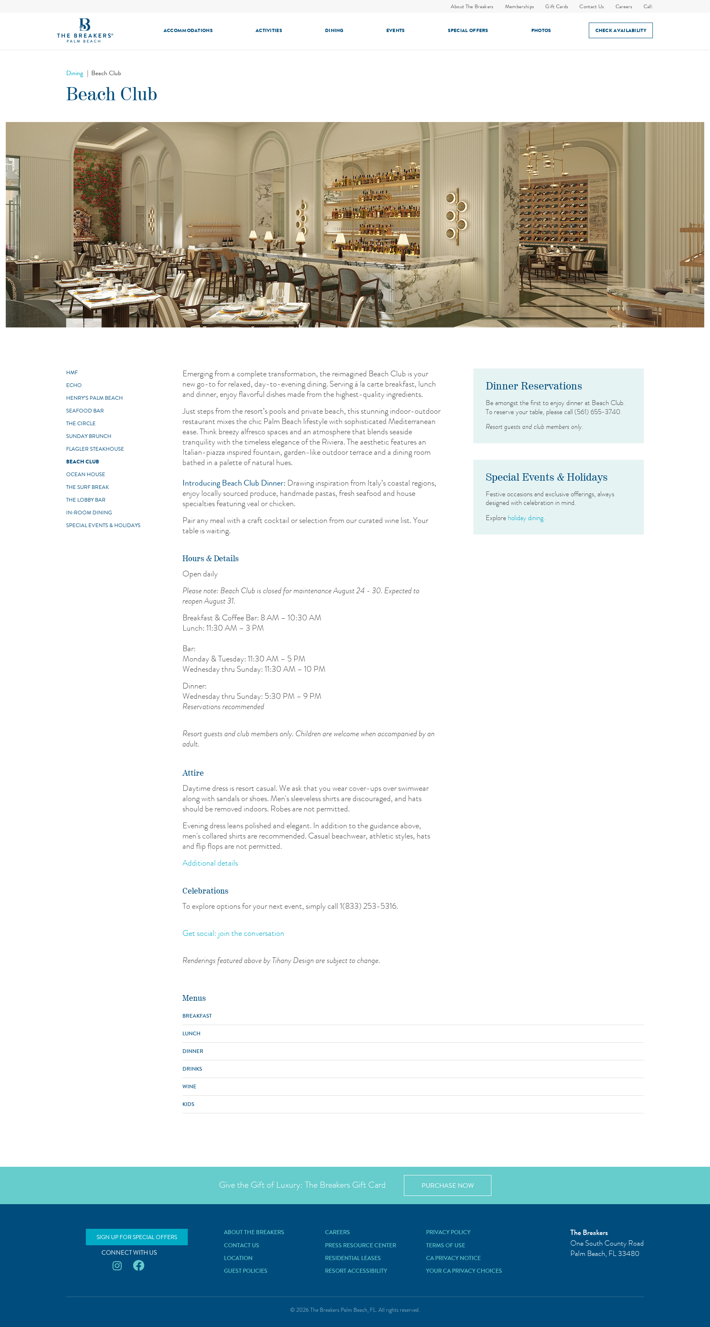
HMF (72, 372)
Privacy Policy (448, 1232)
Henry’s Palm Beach (94, 398)
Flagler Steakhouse (95, 449)
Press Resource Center (360, 1245)
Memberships (520, 6)
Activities (269, 30)
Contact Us (591, 6)
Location (238, 1258)
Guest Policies (245, 1270)
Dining (334, 30)
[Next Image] (92, 322)
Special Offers (468, 30)
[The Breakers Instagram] (117, 1266)
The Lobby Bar (86, 500)
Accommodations (188, 30)
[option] (355, 224)
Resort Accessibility (356, 1270)
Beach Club (82, 461)
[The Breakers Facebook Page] (138, 1266)
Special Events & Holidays (103, 525)
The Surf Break (87, 487)
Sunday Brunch (88, 436)
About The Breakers (472, 6)
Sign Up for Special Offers (137, 1237)
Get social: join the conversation (233, 933)
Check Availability (620, 30)
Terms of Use (445, 1245)
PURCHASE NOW (448, 1185)
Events (395, 30)
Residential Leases (353, 1258)
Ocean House (85, 474)
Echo (74, 385)
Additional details (210, 863)
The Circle (81, 423)
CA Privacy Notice (453, 1258)
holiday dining (526, 518)
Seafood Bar (85, 411)
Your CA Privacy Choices (464, 1270)
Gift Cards (556, 6)
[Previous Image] (74, 322)
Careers (623, 6)
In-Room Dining (89, 512)
